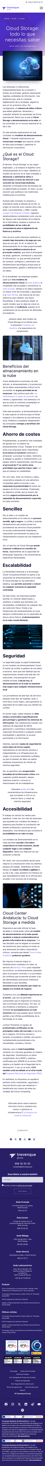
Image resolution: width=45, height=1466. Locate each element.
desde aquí (26, 789)
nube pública (33, 282)
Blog (14, 19)
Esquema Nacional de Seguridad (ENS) (24, 1073)
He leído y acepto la (18, 1185)
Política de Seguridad (22, 1381)
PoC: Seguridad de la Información (22, 1384)
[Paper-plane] (32, 1404)
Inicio (6, 19)
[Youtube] (39, 1404)
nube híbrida (12, 295)
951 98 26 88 (22, 1244)
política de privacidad (25, 1185)
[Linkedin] (26, 1404)
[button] (11, 1139)
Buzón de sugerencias (14, 1387)
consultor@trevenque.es (22, 1167)
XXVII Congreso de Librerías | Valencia (15, 1299)
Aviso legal (13, 1371)
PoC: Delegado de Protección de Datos (22, 1377)
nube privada (9, 289)
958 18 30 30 (22, 1163)
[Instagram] (13, 1404)
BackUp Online (20, 967)
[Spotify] (23, 1410)
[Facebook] (6, 1404)
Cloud (22, 19)
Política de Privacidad (27, 1371)
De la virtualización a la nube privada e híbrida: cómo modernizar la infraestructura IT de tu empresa (20, 1289)
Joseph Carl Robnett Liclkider (16, 213)
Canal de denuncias (31, 1387)
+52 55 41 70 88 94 (22, 1278)
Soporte (22, 1390)
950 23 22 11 (22, 1258)
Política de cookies (22, 1374)
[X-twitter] (19, 1404)
